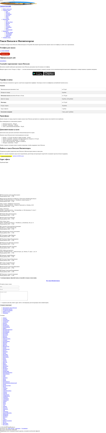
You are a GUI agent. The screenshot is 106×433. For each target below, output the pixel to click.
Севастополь (6, 394)
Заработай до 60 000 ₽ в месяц (18, 155)
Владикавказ (6, 332)
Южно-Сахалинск (7, 420)
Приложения (6, 19)
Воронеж (5, 337)
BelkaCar (8, 36)
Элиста (4, 419)
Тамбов (5, 401)
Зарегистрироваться (6, 156)
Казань (4, 347)
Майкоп (5, 364)
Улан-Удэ (5, 407)
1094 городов (11, 428)
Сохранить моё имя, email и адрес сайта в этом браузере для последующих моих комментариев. (25, 302)
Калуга (4, 350)
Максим (8, 12)
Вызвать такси (5, 54)
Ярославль (5, 423)
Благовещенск (6, 327)
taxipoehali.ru (3, 60)
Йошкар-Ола (6, 346)
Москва (5, 367)
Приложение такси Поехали (10, 307)
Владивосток (6, 331)
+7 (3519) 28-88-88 (4, 50)
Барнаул (5, 323)
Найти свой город (7, 9)
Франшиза (5, 313)
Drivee (7, 24)
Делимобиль (9, 33)
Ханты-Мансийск (7, 412)
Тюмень (5, 406)
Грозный (5, 340)
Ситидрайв (8, 35)
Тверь (4, 402)
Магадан (5, 362)
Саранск (5, 392)
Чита (4, 418)
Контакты (18, 428)
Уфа (4, 410)
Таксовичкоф (9, 29)
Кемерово (5, 351)
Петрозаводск (6, 381)
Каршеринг (6, 31)
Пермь (4, 380)
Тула (4, 405)
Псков (4, 384)
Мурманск (5, 368)
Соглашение (24, 428)
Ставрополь (6, 398)
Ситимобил (8, 14)
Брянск (4, 328)
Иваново (5, 342)
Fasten (7, 18)
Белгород (5, 324)
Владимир (5, 333)
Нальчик (5, 370)
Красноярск (6, 357)
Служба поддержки (7, 310)
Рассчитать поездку (7, 309)
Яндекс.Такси (9, 22)
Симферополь (6, 396)
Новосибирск (6, 373)
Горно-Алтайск (6, 338)
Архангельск (6, 320)
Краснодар (5, 355)
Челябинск (5, 415)
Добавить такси (7, 37)
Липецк (5, 360)
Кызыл (4, 359)
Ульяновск (5, 409)
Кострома (5, 354)
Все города (5, 424)
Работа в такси (6, 311)
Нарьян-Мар (6, 371)
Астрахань (5, 321)
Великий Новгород (7, 329)
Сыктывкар (6, 399)
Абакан (4, 317)
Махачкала (5, 366)
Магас (4, 363)
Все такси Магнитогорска (53, 280)
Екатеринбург (6, 341)
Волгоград (5, 334)
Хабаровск (5, 411)
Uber (7, 11)
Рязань (4, 386)
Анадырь (5, 319)
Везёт (7, 16)
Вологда (5, 336)
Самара (4, 389)
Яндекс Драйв (9, 32)
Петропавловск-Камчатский (10, 383)
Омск (4, 375)
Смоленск (5, 397)
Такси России (5, 6)
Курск (4, 358)
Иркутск (5, 345)
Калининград (6, 349)
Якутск (4, 422)
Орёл (4, 376)
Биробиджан (6, 325)
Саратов (5, 393)
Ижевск (5, 344)
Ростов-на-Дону (7, 385)
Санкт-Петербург (7, 390)
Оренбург (5, 377)
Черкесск (5, 416)
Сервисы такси (6, 10)
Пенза (4, 379)
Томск (4, 403)
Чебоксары (5, 414)
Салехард (5, 388)
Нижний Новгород (7, 372)
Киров (4, 353)
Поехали (8, 15)
